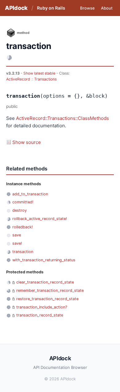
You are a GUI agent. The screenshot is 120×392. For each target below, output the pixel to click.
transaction (22, 251)
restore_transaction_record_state (47, 298)
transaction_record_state (39, 315)
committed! (23, 202)
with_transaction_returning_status (43, 260)
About (107, 8)
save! (17, 243)
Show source (26, 142)
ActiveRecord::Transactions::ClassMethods (62, 118)
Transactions (45, 79)
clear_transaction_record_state (45, 282)
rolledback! (22, 227)
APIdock (16, 8)
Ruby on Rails (51, 7)
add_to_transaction (30, 194)
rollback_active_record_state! (39, 218)
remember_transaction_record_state (50, 290)
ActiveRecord (18, 79)
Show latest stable (39, 73)
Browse (87, 8)
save (16, 235)
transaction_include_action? (41, 307)
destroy (19, 210)
